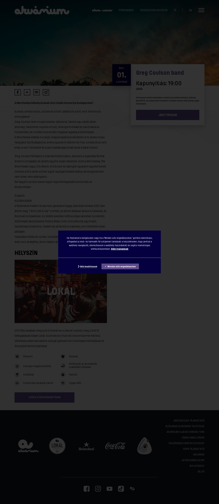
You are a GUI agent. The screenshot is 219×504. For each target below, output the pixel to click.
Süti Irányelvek (119, 249)
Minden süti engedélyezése (121, 266)
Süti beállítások (88, 266)
